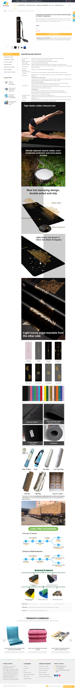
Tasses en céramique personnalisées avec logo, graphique (12, 83)
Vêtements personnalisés (9, 67)
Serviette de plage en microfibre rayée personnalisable (12, 103)
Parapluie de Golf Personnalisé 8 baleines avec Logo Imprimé (12, 90)
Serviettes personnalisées (9, 59)
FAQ (50, 5)
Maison (15, 5)
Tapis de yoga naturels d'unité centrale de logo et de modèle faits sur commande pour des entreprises (37, 649)
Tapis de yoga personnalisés (9, 72)
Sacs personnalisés (8, 64)
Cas (53, 5)
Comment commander (42, 5)
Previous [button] (4, 640)
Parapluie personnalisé (8, 57)
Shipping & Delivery (27, 678)
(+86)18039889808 (60, 668)
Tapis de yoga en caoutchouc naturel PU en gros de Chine (60, 649)
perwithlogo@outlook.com (36, 1)
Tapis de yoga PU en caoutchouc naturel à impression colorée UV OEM (14, 649)
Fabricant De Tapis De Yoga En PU (59, 604)
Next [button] (70, 640)
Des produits (21, 5)
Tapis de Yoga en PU (11, 10)
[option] (18, 29)
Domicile (25, 666)
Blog (24, 670)
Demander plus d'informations (53, 34)
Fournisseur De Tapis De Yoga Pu (45, 604)
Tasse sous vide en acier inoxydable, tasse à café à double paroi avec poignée (43, 607)
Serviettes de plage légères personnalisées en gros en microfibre (12, 96)
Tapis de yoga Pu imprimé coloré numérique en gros (37, 610)
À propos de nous (30, 5)
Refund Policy (26, 676)
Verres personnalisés (8, 62)
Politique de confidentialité (29, 674)
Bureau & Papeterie (8, 69)
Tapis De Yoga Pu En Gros (33, 604)
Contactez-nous (59, 5)
